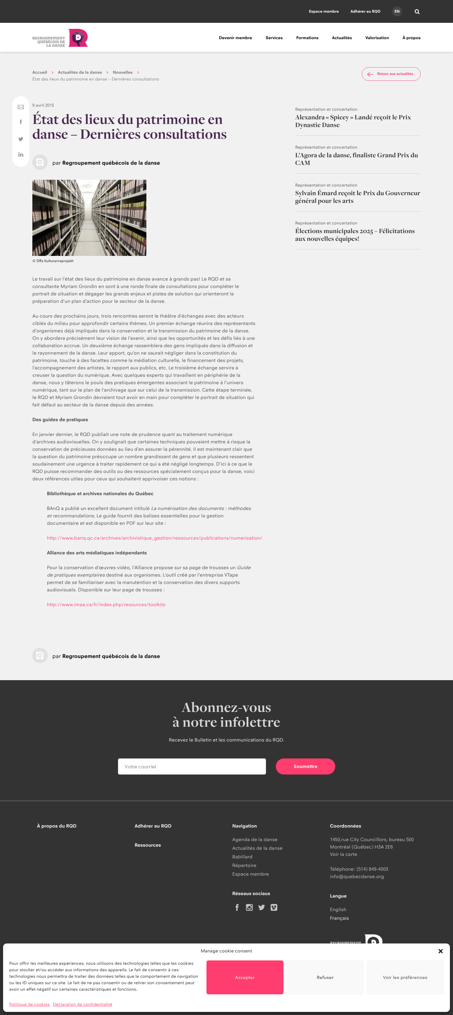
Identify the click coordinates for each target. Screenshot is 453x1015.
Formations (307, 37)
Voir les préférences (405, 977)
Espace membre (324, 11)
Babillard (242, 857)
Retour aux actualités (395, 74)
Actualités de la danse (80, 72)
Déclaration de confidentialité (82, 1004)
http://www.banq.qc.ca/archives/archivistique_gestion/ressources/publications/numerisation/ (154, 538)
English (338, 909)
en (396, 11)
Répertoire (244, 865)
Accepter (245, 977)
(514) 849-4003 (372, 869)
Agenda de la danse (255, 839)
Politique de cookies (29, 1004)
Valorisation (377, 37)
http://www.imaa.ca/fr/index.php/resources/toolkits (106, 604)
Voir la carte (343, 854)
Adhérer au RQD (366, 11)
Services (274, 37)
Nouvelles (123, 72)
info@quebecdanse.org (357, 876)
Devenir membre (235, 37)
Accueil (39, 72)
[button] (441, 951)
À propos (411, 37)
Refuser (325, 977)
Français (339, 918)
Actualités (342, 37)
